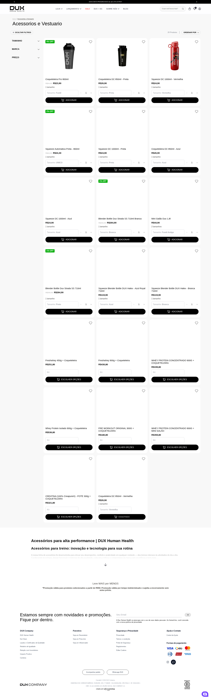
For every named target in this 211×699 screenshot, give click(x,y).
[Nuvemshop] (105, 690)
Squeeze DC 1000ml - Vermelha (167, 79)
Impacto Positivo (26, 654)
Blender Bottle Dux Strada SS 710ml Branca (120, 218)
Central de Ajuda (172, 635)
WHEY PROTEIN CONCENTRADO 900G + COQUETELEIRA (172, 361)
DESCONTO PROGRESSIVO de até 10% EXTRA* (105, 2)
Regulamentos (121, 646)
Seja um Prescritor (79, 639)
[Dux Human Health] (17, 8)
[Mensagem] (173, 662)
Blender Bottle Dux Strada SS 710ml (63, 288)
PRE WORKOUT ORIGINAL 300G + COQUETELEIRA (116, 429)
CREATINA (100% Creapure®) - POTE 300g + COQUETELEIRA (68, 497)
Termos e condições (123, 639)
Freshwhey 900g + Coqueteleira (114, 360)
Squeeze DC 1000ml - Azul (58, 218)
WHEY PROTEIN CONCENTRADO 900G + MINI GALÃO (172, 429)
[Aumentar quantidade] (91, 93)
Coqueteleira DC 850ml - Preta (113, 79)
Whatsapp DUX (117, 672)
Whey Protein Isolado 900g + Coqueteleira (66, 428)
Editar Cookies (121, 650)
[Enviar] (188, 615)
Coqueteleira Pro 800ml (57, 79)
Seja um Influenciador (80, 643)
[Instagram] (168, 662)
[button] (105, 563)
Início (14, 19)
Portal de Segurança (123, 643)
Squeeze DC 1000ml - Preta (112, 149)
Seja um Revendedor (80, 635)
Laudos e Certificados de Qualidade (32, 643)
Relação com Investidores (29, 650)
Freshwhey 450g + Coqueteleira (61, 360)
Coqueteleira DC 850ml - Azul (165, 149)
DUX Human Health (27, 635)
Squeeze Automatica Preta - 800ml (62, 149)
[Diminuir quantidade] (80, 93)
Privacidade (120, 635)
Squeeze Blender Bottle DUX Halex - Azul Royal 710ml (121, 289)
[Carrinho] (189, 8)
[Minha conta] (199, 8)
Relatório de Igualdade (27, 646)
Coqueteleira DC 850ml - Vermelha (115, 496)
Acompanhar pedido (93, 672)
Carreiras (23, 658)
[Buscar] (183, 9)
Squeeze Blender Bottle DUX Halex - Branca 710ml (173, 289)
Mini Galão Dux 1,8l (161, 218)
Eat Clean (23, 639)
